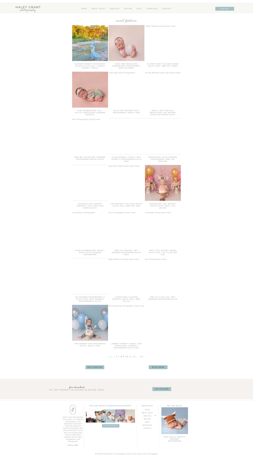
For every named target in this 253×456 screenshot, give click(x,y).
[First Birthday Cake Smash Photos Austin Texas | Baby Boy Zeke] (126, 183)
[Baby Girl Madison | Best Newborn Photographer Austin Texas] (126, 229)
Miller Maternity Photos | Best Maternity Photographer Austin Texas (126, 159)
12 (134, 357)
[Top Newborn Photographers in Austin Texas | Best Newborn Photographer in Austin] (90, 276)
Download (152, 9)
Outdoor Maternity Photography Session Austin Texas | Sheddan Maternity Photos (90, 66)
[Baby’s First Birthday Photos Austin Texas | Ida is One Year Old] (163, 229)
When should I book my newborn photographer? (175, 439)
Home (84, 9)
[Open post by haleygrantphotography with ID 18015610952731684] (120, 416)
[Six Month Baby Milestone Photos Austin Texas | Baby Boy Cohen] (163, 43)
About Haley (98, 9)
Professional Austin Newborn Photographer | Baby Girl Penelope (163, 159)
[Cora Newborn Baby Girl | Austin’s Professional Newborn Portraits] (90, 90)
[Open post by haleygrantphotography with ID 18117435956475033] (91, 416)
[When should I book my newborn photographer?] (174, 420)
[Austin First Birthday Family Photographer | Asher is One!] (126, 90)
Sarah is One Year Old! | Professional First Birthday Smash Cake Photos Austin (163, 112)
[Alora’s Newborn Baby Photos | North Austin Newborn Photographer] (90, 229)
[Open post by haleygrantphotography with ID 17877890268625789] (110, 416)
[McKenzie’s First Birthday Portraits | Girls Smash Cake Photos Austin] (90, 183)
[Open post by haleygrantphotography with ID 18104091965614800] (101, 416)
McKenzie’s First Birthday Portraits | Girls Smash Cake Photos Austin (90, 206)
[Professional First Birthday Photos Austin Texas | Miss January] (163, 183)
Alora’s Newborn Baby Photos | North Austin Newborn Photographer (90, 252)
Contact (167, 9)
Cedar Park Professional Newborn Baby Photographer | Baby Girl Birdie (126, 66)
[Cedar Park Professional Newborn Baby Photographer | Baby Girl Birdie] (126, 43)
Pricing (128, 9)
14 (141, 357)
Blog (139, 9)
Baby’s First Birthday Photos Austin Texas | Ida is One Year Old (163, 252)
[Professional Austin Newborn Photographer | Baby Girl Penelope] (163, 136)
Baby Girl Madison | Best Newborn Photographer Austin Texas (126, 252)
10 (126, 357)
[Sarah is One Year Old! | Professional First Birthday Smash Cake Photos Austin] (163, 90)
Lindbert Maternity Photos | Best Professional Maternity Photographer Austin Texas (126, 346)
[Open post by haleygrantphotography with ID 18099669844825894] (130, 416)
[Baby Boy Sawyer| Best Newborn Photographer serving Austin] (90, 136)
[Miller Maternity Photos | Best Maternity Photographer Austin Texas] (126, 136)
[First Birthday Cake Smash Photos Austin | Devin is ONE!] (90, 323)
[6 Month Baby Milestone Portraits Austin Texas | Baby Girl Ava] (126, 276)
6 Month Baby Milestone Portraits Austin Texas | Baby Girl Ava (126, 299)
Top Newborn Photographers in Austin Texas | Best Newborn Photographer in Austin (90, 299)
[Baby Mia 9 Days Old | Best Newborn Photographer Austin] (163, 276)
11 (130, 357)
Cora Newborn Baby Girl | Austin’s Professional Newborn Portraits (90, 112)
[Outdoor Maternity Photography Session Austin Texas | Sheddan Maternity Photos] (90, 43)
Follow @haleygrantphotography (110, 406)
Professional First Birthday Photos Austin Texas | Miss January (163, 206)
